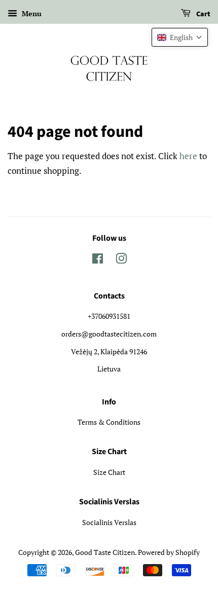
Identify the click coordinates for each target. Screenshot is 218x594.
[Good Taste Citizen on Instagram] (121, 260)
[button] (179, 37)
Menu (31, 13)
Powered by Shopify (169, 552)
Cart (202, 14)
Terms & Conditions (109, 422)
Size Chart (109, 472)
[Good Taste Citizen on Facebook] (97, 260)
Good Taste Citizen (105, 552)
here (188, 156)
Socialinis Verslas (109, 522)
